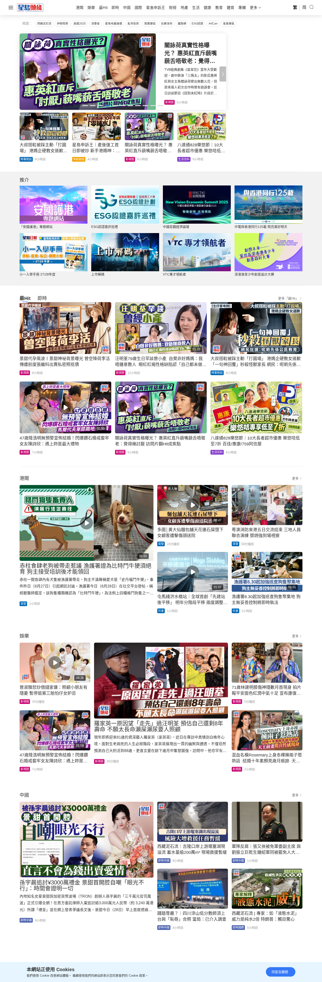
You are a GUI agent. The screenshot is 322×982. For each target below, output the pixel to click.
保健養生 (131, 159)
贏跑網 (182, 23)
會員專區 (228, 23)
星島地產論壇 (113, 23)
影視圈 (25, 372)
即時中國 (26, 159)
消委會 (95, 23)
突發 (23, 603)
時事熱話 (217, 372)
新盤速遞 (184, 159)
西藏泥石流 (44, 23)
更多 (295, 478)
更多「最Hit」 (288, 298)
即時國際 (78, 159)
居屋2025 (80, 23)
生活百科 (217, 452)
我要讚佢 (150, 23)
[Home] (30, 7)
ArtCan (213, 23)
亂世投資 (133, 23)
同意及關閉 (280, 972)
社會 (161, 610)
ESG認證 (197, 23)
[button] (222, 74)
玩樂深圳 (166, 23)
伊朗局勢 (62, 23)
